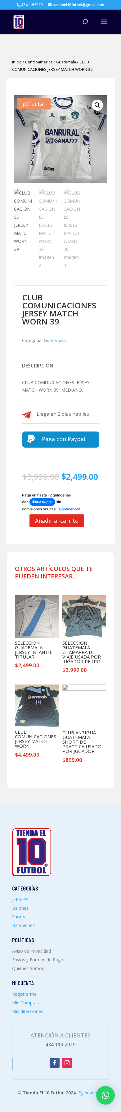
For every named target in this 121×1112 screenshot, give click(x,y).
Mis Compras (25, 1003)
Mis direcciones (27, 1011)
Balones (20, 908)
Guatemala (66, 62)
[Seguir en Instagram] (67, 1063)
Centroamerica (38, 62)
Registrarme (24, 994)
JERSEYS (20, 899)
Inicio (17, 62)
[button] (97, 105)
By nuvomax (90, 1093)
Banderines (23, 925)
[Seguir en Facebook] (55, 1063)
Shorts (18, 917)
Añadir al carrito (56, 520)
